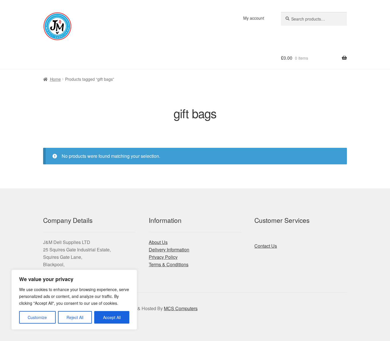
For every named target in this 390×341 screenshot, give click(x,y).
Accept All (112, 317)
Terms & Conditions (168, 264)
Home (55, 79)
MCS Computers (181, 308)
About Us (158, 242)
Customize (37, 317)
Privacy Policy (163, 257)
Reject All (75, 317)
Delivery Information (169, 249)
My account (253, 18)
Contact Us (265, 246)
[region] (74, 300)
